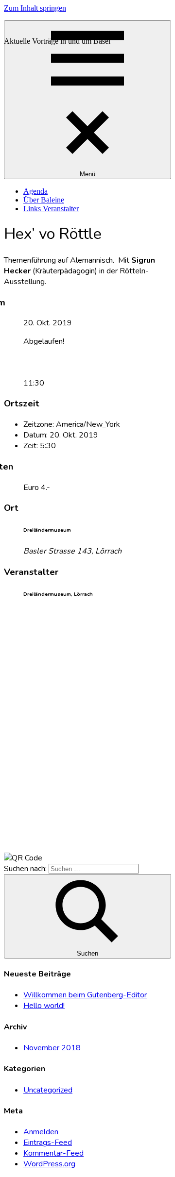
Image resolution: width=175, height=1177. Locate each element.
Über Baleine (43, 200)
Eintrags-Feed (47, 1142)
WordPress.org (49, 1164)
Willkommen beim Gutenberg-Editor (85, 995)
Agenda (35, 191)
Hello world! (44, 1005)
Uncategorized (47, 1090)
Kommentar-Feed (53, 1153)
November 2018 (52, 1047)
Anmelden (40, 1132)
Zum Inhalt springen (35, 8)
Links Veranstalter (51, 208)
